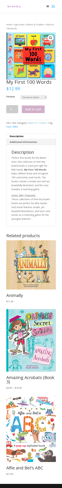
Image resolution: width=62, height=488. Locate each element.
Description (16, 136)
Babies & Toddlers (35, 24)
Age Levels (19, 24)
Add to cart (33, 109)
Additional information (23, 142)
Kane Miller (12, 126)
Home (9, 24)
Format (10, 96)
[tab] (31, 136)
